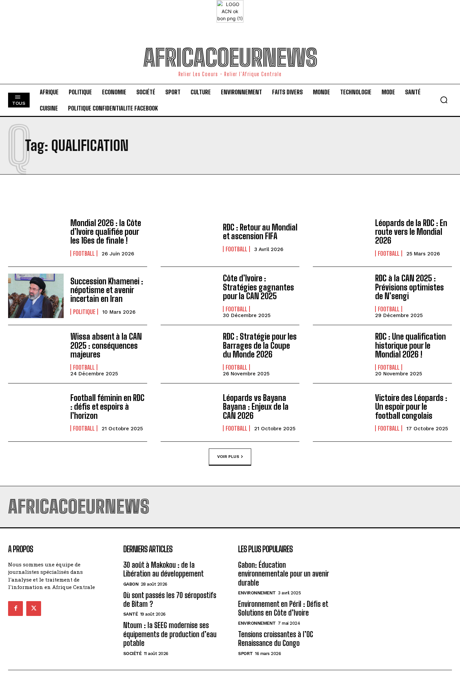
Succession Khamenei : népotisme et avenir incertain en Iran (106, 290)
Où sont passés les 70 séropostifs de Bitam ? (169, 600)
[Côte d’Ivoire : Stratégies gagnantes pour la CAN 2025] (188, 296)
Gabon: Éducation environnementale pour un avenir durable (283, 573)
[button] (444, 100)
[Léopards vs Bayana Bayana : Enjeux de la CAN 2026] (188, 412)
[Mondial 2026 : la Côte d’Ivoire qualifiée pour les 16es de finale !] (36, 237)
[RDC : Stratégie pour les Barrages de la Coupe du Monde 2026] (188, 354)
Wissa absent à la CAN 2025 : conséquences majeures (106, 345)
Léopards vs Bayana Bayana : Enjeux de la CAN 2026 (256, 407)
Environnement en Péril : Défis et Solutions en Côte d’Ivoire (283, 608)
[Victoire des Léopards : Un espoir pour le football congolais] (340, 412)
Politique (84, 312)
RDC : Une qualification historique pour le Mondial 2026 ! (410, 345)
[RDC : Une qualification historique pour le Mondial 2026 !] (340, 354)
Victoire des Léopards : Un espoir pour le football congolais (411, 407)
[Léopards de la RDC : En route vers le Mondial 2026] (340, 237)
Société (132, 653)
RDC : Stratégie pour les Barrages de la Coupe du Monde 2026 (260, 345)
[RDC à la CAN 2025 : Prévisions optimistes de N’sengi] (340, 296)
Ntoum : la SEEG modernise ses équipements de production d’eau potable (170, 634)
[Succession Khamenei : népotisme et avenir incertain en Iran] (36, 296)
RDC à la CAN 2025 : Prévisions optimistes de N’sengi (409, 287)
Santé (130, 614)
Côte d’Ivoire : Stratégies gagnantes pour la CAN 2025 (258, 287)
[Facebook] (15, 608)
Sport (245, 653)
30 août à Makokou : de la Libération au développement (163, 569)
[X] (33, 608)
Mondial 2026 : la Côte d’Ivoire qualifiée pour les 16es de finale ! (105, 232)
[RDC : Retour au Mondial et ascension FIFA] (188, 237)
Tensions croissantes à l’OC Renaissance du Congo (275, 639)
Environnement (257, 592)
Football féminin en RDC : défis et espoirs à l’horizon (107, 407)
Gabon (131, 584)
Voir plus (228, 456)
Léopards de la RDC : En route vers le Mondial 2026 (411, 232)
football (84, 253)
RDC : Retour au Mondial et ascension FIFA (260, 231)
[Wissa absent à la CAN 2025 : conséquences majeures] (36, 354)
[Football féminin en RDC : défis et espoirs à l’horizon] (36, 412)
